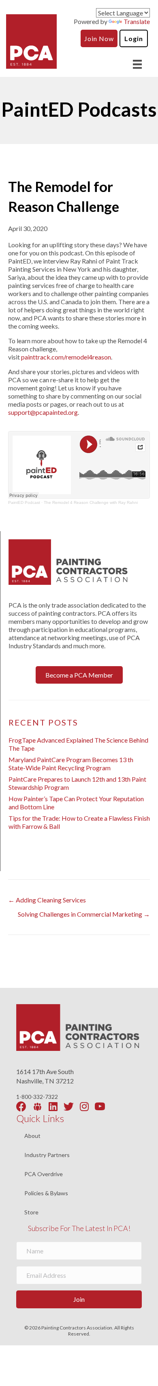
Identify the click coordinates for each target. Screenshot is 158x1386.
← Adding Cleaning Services (47, 900)
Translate (137, 21)
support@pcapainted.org (43, 412)
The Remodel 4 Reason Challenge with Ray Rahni (91, 502)
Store (31, 1212)
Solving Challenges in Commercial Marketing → (84, 914)
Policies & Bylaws (46, 1193)
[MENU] (137, 64)
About (32, 1136)
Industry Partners (47, 1155)
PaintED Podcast (24, 502)
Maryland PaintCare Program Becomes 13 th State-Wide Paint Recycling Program (71, 763)
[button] (79, 675)
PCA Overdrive (43, 1174)
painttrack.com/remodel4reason (66, 357)
